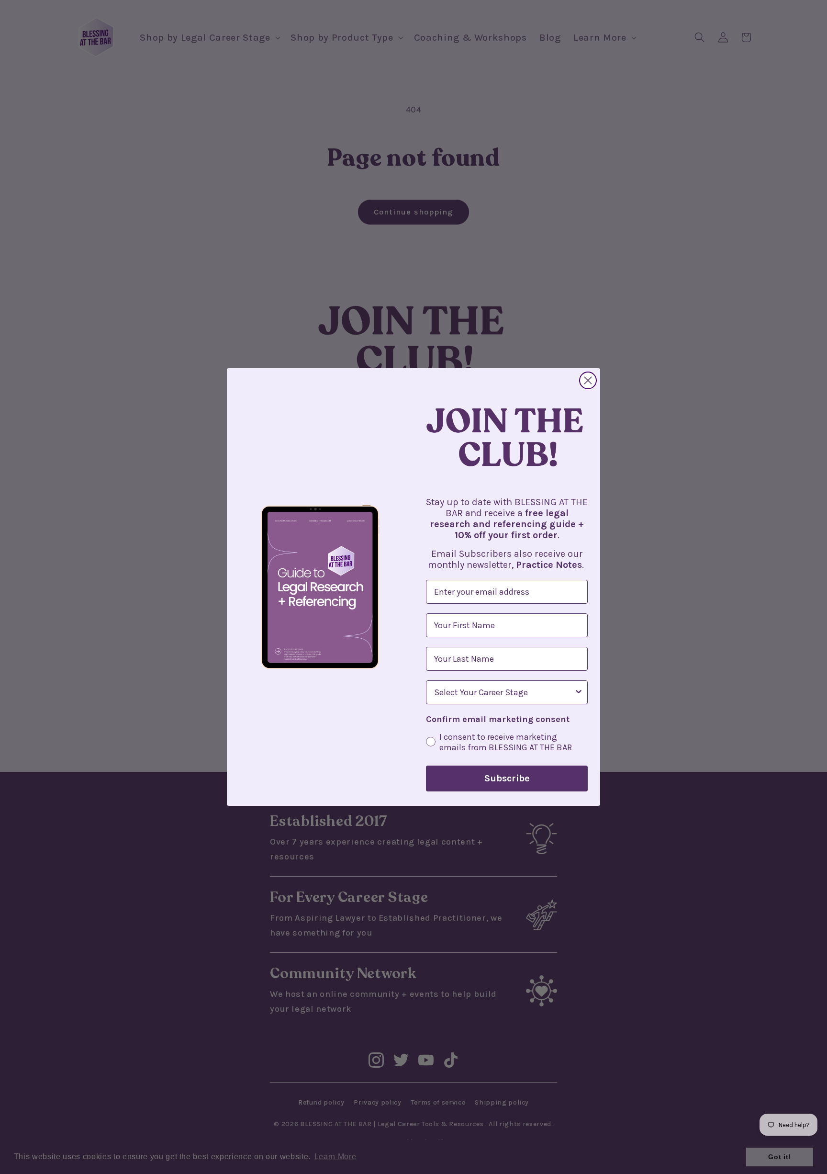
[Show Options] (578, 692)
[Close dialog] (588, 380)
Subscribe (507, 778)
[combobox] (504, 692)
